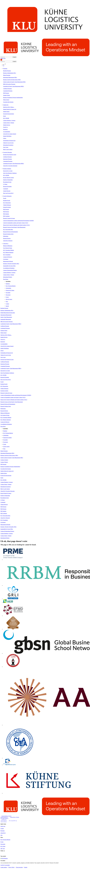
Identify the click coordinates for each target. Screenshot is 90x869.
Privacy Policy (11, 867)
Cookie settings (4, 867)
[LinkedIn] (5, 854)
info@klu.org (3, 819)
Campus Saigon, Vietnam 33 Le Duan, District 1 (10, 818)
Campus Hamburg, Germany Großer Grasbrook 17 (6, 817)
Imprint (25, 867)
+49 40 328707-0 (4, 820)
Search (14, 57)
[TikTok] (9, 854)
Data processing (19, 867)
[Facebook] (1, 854)
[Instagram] (3, 854)
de (3, 65)
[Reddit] (7, 854)
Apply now (3, 826)
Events (2, 841)
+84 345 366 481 (4, 821)
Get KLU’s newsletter (5, 865)
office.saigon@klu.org (13, 820)
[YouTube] (10, 854)
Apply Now (3, 58)
